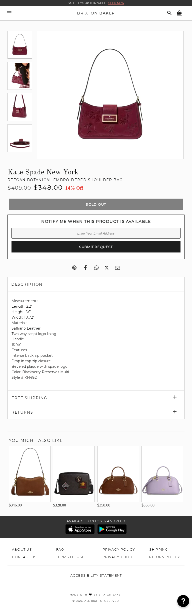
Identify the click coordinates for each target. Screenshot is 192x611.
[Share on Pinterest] (74, 268)
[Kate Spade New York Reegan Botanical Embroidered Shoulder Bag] (20, 44)
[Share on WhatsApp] (96, 268)
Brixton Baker (96, 13)
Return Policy (164, 557)
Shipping (158, 549)
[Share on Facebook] (85, 268)
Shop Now (116, 3)
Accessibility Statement (96, 575)
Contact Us (24, 557)
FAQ (60, 549)
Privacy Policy (119, 549)
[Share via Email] (117, 268)
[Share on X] (106, 268)
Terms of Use (70, 557)
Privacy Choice (119, 557)
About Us (22, 549)
